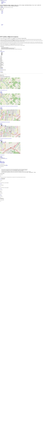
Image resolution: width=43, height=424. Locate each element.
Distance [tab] (2, 12)
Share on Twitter (2, 161)
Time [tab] (2, 13)
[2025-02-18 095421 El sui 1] (10, 153)
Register (2, 3)
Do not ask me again (3, 178)
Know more (6, 158)
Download (3, 173)
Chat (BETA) (3, 1)
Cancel (1, 173)
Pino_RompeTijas (3, 125)
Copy (7, 165)
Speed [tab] (2, 11)
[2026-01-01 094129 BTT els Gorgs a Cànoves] (10, 88)
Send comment (2, 75)
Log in (1, 188)
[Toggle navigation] (1, 0)
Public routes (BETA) (4, 2)
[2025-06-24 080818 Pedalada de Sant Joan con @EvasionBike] (10, 120)
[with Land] (1, 68)
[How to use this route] (0, 9)
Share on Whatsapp (3, 162)
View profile (3, 51)
